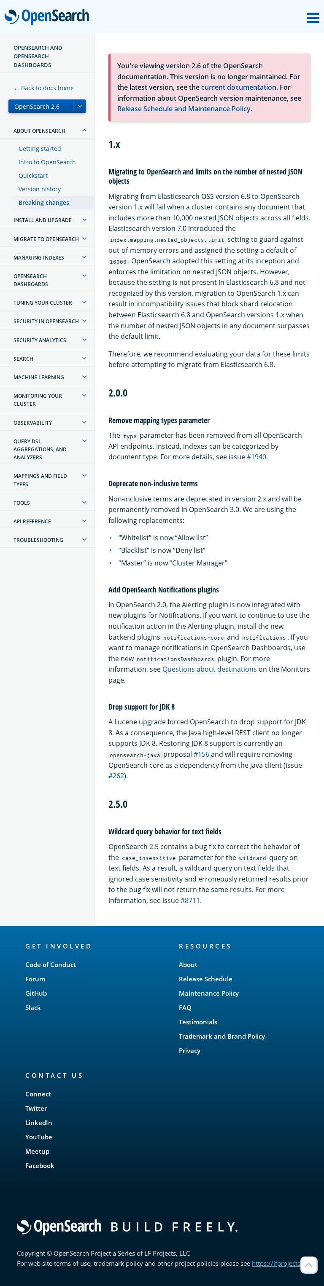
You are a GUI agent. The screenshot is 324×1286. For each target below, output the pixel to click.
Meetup (37, 1151)
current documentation (238, 87)
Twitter (36, 1108)
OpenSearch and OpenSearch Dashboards (38, 56)
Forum (35, 979)
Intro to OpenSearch (47, 162)
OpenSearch (49, 17)
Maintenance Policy (209, 993)
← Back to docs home (44, 88)
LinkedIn (38, 1122)
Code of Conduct (50, 964)
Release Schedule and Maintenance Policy (184, 108)
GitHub (36, 993)
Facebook (39, 1165)
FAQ (185, 1007)
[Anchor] (125, 143)
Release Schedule (205, 979)
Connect (38, 1094)
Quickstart (33, 175)
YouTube (38, 1137)
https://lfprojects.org (282, 1263)
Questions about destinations (209, 669)
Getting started (40, 149)
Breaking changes (44, 202)
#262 (116, 775)
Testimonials (198, 1022)
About (188, 964)
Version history (40, 189)
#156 (201, 754)
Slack (33, 1007)
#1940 (256, 456)
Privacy (189, 1050)
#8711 (190, 900)
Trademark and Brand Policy (222, 1036)
